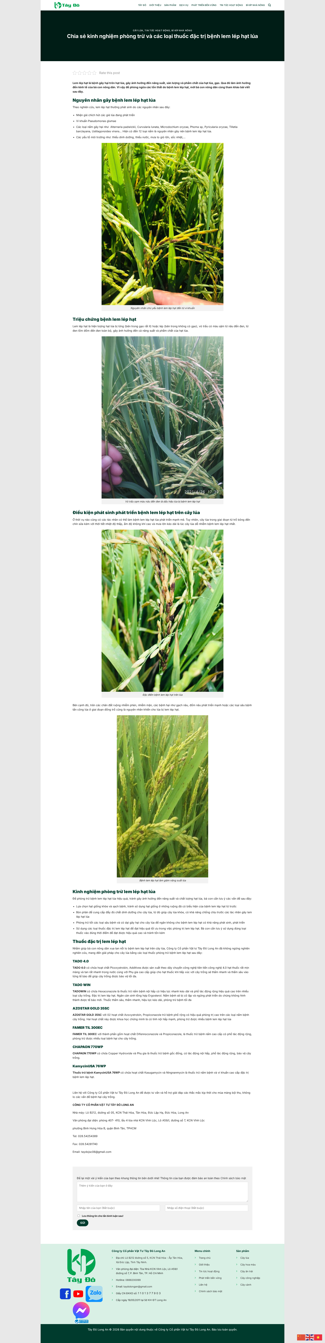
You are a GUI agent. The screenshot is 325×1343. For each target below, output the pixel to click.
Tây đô (142, 5)
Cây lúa (138, 30)
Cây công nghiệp (250, 1277)
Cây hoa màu (248, 1264)
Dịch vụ (183, 5)
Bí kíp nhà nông (255, 5)
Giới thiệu (155, 5)
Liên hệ (203, 1284)
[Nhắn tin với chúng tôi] (81, 1310)
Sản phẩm (170, 5)
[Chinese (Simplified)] (301, 1337)
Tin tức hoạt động (231, 5)
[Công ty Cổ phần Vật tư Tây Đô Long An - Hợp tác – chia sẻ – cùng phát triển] (71, 5)
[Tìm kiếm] (269, 5)
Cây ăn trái (246, 1271)
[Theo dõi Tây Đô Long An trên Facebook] (65, 1293)
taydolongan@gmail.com (137, 1286)
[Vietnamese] (318, 1337)
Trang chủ (205, 1257)
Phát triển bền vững (204, 5)
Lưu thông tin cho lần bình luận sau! (102, 1215)
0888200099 (133, 1279)
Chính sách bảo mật (233, 1178)
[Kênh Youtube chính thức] (78, 1293)
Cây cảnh (245, 1284)
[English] (310, 1337)
